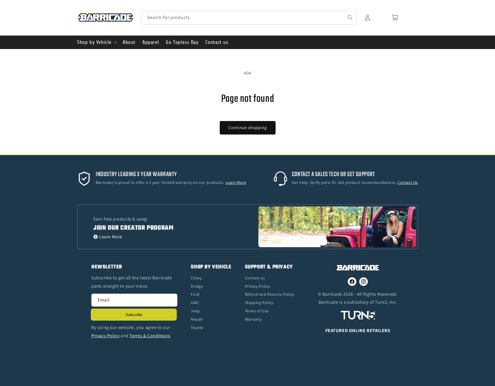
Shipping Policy (259, 302)
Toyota (197, 327)
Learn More (110, 237)
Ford (195, 294)
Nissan (197, 319)
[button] (96, 42)
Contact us (255, 277)
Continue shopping (247, 127)
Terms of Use (257, 310)
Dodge (197, 286)
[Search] (350, 17)
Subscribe (133, 315)
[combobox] (249, 17)
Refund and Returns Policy (269, 294)
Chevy (196, 277)
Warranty (253, 319)
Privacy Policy (257, 286)
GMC (195, 302)
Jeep (195, 310)
